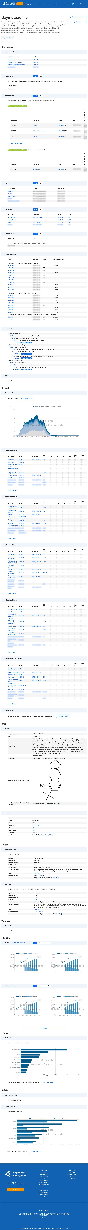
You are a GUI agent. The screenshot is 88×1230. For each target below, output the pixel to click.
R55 (44, 566)
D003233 (21, 572)
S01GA (15, 367)
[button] (77, 17)
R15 (44, 520)
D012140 (35, 62)
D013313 (21, 562)
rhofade (10, 194)
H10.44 (45, 572)
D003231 (60, 220)
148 (35, 865)
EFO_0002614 (36, 672)
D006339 (21, 569)
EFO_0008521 (37, 222)
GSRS (50, 835)
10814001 (11, 268)
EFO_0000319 (36, 615)
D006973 (21, 626)
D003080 (21, 526)
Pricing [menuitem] (44, 1172)
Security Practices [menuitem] (72, 1174)
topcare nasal (12, 196)
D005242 (21, 520)
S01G (13, 365)
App (75, 4)
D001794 (21, 475)
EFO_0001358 (36, 562)
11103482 (11, 275)
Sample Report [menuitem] (44, 1174)
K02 (44, 554)
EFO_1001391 (36, 558)
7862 (33, 828)
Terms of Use (55, 1228)
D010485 (21, 558)
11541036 (11, 282)
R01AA (15, 351)
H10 (69, 220)
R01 (11, 347)
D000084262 (22, 685)
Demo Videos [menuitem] (44, 1176)
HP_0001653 (36, 576)
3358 (35, 899)
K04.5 (44, 558)
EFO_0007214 (37, 217)
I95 (44, 460)
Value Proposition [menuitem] (44, 1192)
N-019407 (60, 131)
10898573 (11, 270)
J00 (69, 217)
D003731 (21, 554)
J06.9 (44, 507)
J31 (69, 222)
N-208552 (60, 125)
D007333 (21, 672)
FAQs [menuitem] (44, 1178)
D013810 (21, 633)
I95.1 (44, 629)
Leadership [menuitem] (72, 1172)
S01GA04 (17, 369)
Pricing (66, 4)
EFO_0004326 (36, 569)
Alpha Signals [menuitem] (44, 1194)
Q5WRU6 (58, 914)
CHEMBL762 (36, 825)
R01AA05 (17, 354)
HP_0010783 (36, 523)
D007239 (35, 60)
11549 (41, 875)
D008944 (21, 576)
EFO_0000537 (36, 626)
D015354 (21, 689)
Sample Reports (28, 4)
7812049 (10, 307)
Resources (47, 4)
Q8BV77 (55, 878)
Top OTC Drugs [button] (7, 38)
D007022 (21, 460)
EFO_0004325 (36, 475)
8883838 (10, 305)
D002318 (21, 615)
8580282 (10, 317)
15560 (40, 911)
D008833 (21, 674)
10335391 (11, 298)
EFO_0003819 (36, 554)
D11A (13, 338)
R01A (13, 349)
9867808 (10, 287)
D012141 (21, 507)
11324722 (11, 280)
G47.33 (45, 680)
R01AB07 (17, 358)
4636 (33, 830)
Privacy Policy (64, 1228)
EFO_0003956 (36, 511)
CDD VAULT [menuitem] (72, 1176)
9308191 (10, 319)
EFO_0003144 (36, 677)
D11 (11, 336)
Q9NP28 (36, 909)
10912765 (11, 289)
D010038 (35, 64)
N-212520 (60, 137)
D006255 (21, 511)
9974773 (10, 295)
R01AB (15, 356)
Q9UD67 (36, 873)
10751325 (11, 300)
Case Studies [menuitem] (44, 1180)
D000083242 (22, 517)
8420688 (10, 310)
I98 (44, 615)
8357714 (10, 285)
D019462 (21, 566)
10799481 (11, 265)
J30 (44, 511)
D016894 (21, 669)
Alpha (20, 4)
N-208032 (60, 169)
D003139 (60, 217)
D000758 (21, 462)
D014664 (21, 612)
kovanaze (10, 191)
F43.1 (44, 562)
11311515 (11, 277)
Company (57, 4)
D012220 (60, 222)
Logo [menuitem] (44, 1196)
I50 (44, 677)
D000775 (21, 464)
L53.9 (44, 523)
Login (83, 4)
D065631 (21, 473)
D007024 (21, 629)
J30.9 (44, 473)
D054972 (21, 621)
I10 (44, 626)
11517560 (11, 303)
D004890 (21, 523)
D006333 (21, 677)
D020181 (21, 680)
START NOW (16, 1189)
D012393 (21, 477)
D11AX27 (17, 342)
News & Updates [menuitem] (44, 1182)
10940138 (11, 273)
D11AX (15, 340)
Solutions (37, 4)
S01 (11, 363)
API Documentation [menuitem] (44, 1184)
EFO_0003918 (36, 680)
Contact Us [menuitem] (72, 1178)
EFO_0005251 (36, 460)
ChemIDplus (44, 835)
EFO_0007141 (36, 572)
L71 (44, 477)
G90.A (44, 621)
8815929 (10, 312)
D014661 (21, 609)
